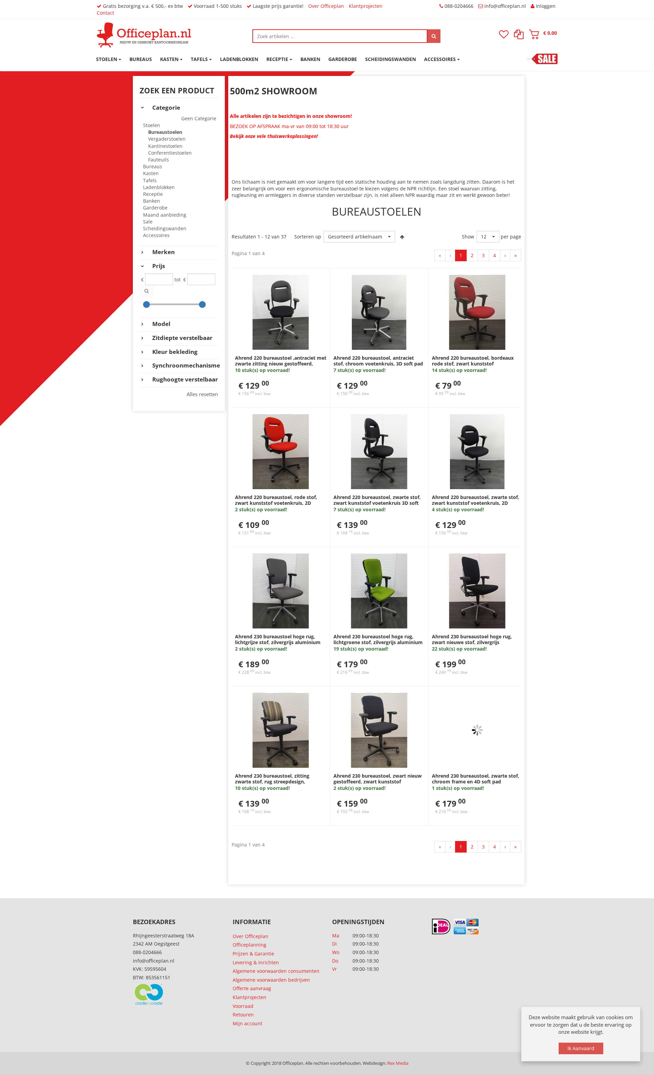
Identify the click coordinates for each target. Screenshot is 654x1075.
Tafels (150, 180)
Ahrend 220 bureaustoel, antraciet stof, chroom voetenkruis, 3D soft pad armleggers (378, 364)
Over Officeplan (326, 6)
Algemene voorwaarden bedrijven (271, 980)
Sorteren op (307, 236)
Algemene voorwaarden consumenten (276, 971)
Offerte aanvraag (252, 988)
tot (177, 279)
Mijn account (247, 1023)
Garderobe (155, 207)
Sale (148, 221)
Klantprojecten (366, 6)
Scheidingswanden (164, 228)
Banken (151, 201)
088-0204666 (459, 6)
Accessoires (156, 235)
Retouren (243, 1014)
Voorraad (243, 1006)
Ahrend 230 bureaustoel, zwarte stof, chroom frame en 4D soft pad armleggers (475, 782)
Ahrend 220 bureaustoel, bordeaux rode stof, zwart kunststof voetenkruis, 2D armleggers (473, 364)
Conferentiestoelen (170, 153)
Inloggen (546, 6)
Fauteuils (158, 159)
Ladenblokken (159, 187)
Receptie (153, 194)
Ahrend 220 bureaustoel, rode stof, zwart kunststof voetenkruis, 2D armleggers (276, 503)
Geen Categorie (198, 118)
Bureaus (152, 166)
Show (468, 236)
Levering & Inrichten (256, 962)
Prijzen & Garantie (253, 953)
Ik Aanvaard (580, 1048)
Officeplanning (249, 944)
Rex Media (397, 1063)
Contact (105, 13)
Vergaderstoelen (167, 139)
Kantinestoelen (165, 146)
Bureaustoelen (165, 132)
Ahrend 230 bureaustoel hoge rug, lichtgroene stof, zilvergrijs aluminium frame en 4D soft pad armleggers (378, 642)
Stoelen (151, 125)
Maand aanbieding (164, 215)
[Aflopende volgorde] (401, 236)
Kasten (151, 173)
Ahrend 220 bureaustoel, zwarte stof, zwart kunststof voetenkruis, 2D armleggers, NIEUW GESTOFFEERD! (475, 503)
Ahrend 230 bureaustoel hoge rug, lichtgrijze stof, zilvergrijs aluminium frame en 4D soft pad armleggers (278, 642)
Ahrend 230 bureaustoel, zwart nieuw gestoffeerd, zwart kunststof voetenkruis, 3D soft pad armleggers (377, 782)
